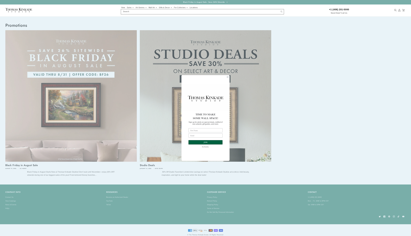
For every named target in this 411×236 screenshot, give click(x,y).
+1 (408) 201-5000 (339, 9)
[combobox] (202, 11)
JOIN (205, 142)
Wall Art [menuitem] (152, 7)
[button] (395, 10)
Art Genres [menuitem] (140, 7)
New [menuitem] (123, 7)
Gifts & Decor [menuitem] (164, 7)
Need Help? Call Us (339, 13)
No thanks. (205, 147)
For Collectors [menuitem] (179, 7)
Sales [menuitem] (129, 7)
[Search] (281, 11)
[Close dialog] (228, 77)
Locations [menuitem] (194, 7)
